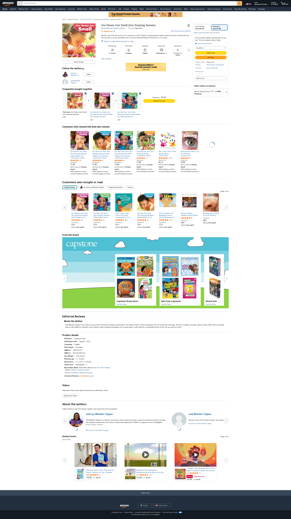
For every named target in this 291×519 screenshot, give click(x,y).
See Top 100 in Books (101, 367)
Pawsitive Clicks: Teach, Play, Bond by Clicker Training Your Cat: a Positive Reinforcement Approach (100, 471)
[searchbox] (130, 3)
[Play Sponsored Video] (145, 455)
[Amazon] (8, 3)
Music (142, 9)
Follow (88, 74)
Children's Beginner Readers (82, 373)
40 (82, 220)
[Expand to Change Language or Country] (251, 4)
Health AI (13, 9)
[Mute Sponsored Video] (113, 464)
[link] (102, 101)
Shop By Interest (240, 9)
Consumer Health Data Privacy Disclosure (148, 512)
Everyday (261, 9)
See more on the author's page (97, 430)
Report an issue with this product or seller (119, 41)
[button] (5, 9)
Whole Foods (82, 9)
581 (126, 220)
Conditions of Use (117, 512)
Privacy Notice (128, 512)
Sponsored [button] (65, 439)
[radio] (202, 27)
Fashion (126, 9)
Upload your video (70, 395)
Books (103, 9)
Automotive (178, 9)
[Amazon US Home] (124, 506)
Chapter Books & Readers (101, 19)
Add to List (200, 78)
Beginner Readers (116, 19)
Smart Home (227, 9)
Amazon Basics (36, 9)
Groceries (71, 9)
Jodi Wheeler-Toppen (111, 28)
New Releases (60, 9)
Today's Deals (94, 9)
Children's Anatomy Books (80, 370)
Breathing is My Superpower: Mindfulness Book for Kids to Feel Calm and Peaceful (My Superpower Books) (150, 471)
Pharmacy (252, 9)
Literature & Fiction (85, 19)
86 (191, 218)
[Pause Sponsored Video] (113, 460)
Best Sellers (49, 9)
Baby (186, 9)
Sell (120, 9)
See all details (106, 59)
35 (148, 220)
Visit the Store (122, 304)
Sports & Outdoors (214, 9)
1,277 (171, 220)
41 (104, 220)
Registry (134, 9)
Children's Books (73, 19)
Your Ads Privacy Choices (170, 512)
